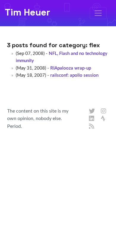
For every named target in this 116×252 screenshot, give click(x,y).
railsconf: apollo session (74, 75)
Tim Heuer (27, 12)
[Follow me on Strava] (104, 119)
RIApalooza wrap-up (70, 68)
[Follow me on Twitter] (92, 111)
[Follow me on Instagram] (104, 111)
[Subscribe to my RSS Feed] (92, 126)
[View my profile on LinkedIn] (92, 119)
